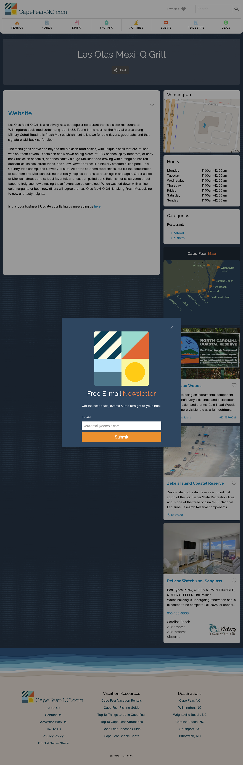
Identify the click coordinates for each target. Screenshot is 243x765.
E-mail (86, 417)
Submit (121, 437)
